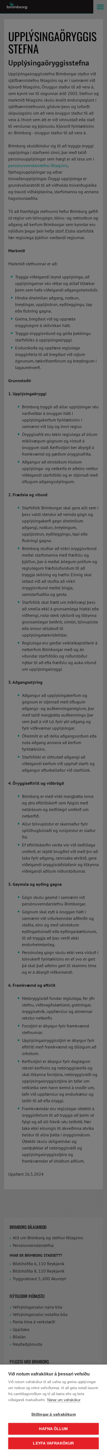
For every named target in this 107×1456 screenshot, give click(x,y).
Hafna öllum (53, 1429)
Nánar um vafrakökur (63, 1400)
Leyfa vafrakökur (53, 1443)
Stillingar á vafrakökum (53, 1414)
